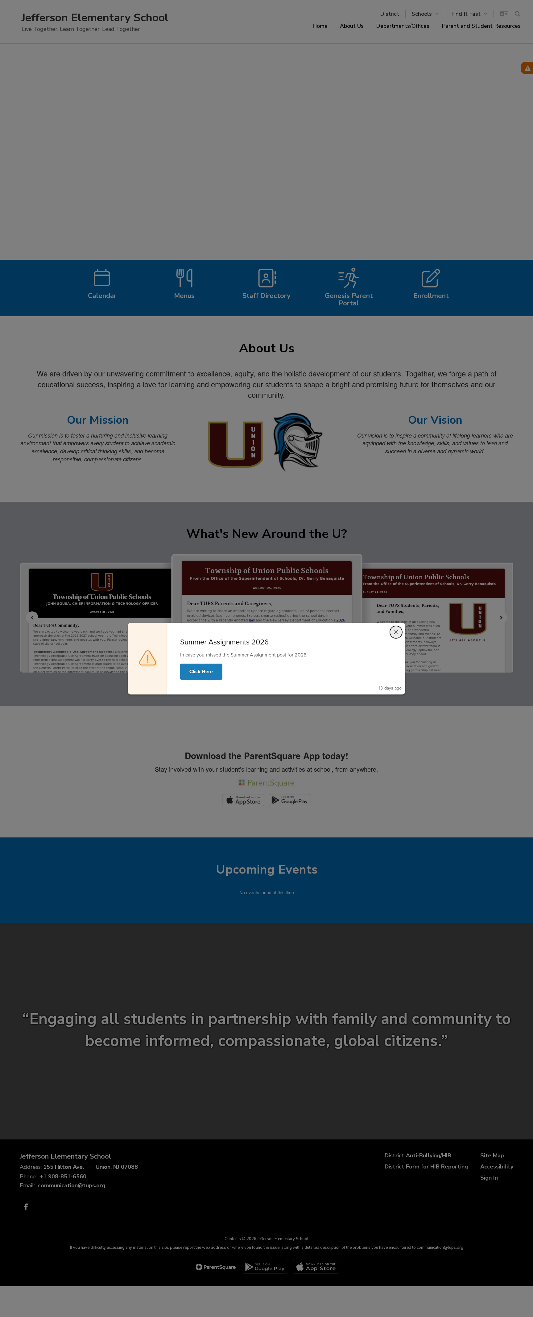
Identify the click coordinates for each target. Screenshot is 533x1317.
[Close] (396, 632)
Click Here (201, 671)
